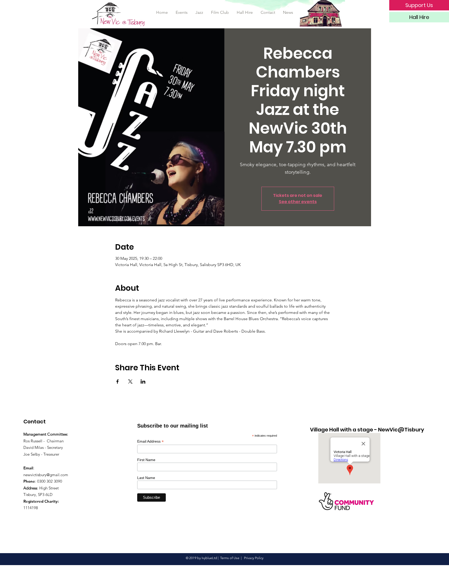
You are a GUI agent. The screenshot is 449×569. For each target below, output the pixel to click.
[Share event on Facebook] (117, 381)
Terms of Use (229, 558)
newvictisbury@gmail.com (45, 474)
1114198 (30, 507)
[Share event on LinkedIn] (143, 381)
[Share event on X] (130, 381)
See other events (298, 202)
